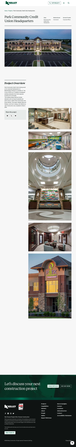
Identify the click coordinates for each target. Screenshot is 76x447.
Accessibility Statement (64, 415)
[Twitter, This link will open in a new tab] (13, 413)
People (43, 413)
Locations (60, 408)
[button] (64, 3)
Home (6, 10)
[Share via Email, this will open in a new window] (15, 115)
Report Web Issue (46, 418)
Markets (43, 408)
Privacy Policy (68, 440)
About (43, 411)
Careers (59, 406)
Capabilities (44, 406)
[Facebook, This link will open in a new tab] (5, 413)
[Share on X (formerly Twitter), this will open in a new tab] (11, 115)
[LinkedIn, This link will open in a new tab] (8, 413)
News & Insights (62, 404)
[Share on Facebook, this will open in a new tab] (7, 115)
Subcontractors (62, 411)
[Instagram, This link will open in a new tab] (11, 413)
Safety (43, 415)
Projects (10, 10)
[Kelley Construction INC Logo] (11, 3)
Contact (59, 413)
